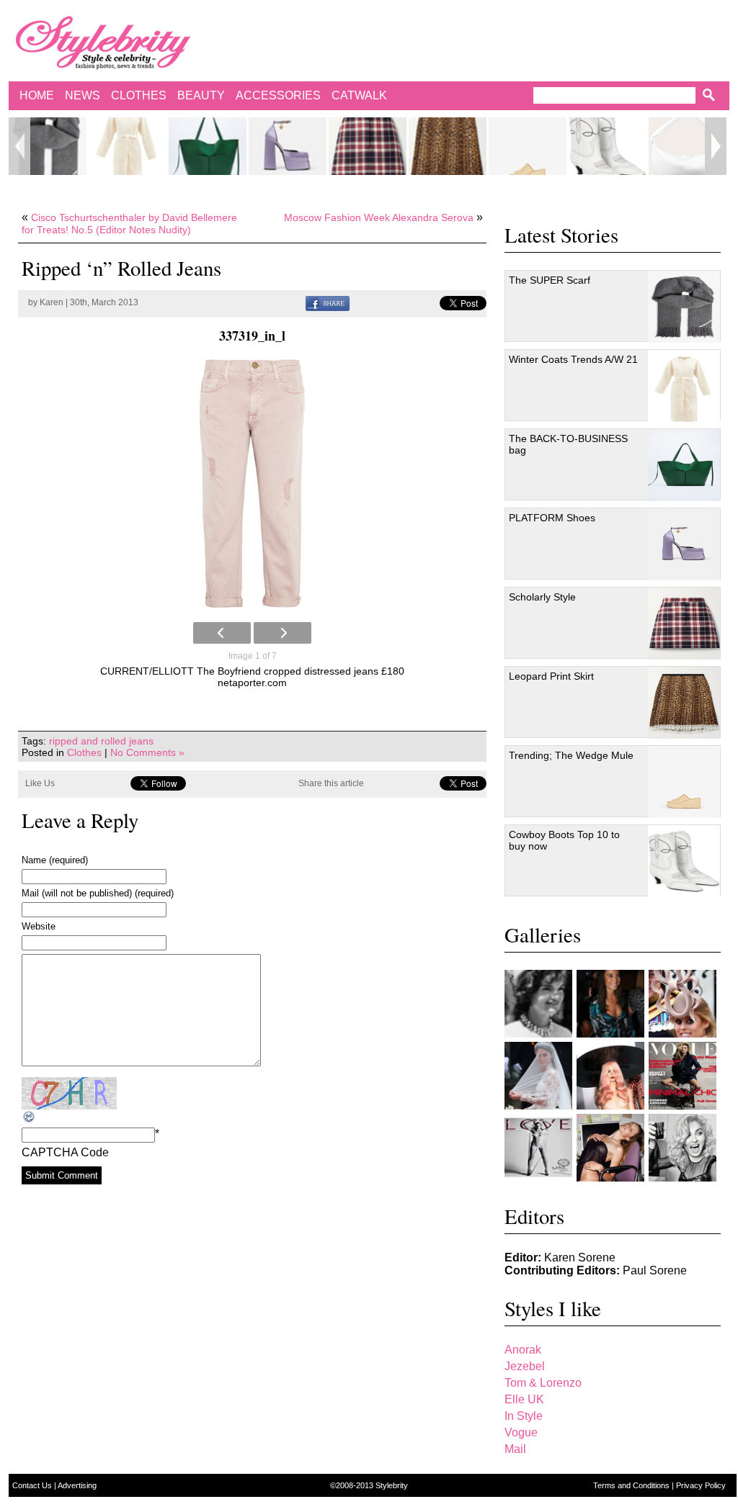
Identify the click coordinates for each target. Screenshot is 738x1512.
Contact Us (33, 1485)
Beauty (201, 95)
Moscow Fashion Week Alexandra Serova (379, 217)
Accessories (278, 95)
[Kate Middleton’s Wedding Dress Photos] (538, 1076)
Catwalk (359, 95)
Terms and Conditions (632, 1485)
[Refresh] (29, 1117)
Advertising (77, 1485)
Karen (51, 302)
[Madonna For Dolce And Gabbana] (682, 1148)
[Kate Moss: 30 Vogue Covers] (682, 1076)
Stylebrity (391, 1485)
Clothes (138, 95)
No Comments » (147, 752)
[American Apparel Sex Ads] (610, 1148)
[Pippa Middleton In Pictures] (610, 1004)
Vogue (521, 1432)
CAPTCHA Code (65, 1152)
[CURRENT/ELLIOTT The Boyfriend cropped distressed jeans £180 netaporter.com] (252, 483)
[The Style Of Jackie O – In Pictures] (538, 1004)
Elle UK (524, 1399)
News (82, 95)
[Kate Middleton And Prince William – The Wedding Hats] (682, 1004)
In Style (523, 1416)
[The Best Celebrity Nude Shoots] (538, 1148)
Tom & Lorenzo (543, 1383)
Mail (515, 1449)
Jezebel (524, 1366)
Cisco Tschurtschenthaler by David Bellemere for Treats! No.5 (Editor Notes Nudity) (129, 223)
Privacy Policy (701, 1485)
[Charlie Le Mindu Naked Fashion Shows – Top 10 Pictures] (610, 1076)
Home (36, 95)
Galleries (542, 934)
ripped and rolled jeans (101, 741)
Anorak (522, 1350)
